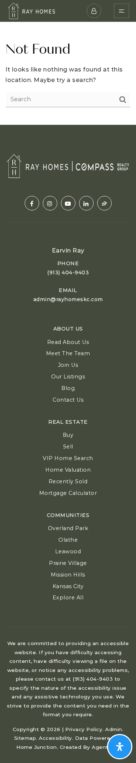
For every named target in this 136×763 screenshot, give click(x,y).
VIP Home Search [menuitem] (68, 458)
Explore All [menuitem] (68, 597)
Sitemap (25, 738)
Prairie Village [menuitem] (68, 563)
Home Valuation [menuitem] (68, 470)
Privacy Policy (83, 729)
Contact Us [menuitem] (68, 400)
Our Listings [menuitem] (68, 376)
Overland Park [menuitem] (68, 528)
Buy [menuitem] (68, 435)
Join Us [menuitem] (68, 365)
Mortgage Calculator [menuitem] (68, 493)
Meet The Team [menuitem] (68, 353)
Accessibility (55, 738)
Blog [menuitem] (68, 388)
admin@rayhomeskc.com (68, 299)
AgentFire (105, 747)
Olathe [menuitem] (68, 540)
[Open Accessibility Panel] (119, 746)
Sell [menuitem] (68, 446)
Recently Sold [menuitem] (68, 481)
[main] (68, 73)
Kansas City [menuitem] (68, 586)
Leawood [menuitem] (68, 551)
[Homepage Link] (31, 10)
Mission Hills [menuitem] (68, 574)
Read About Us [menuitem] (68, 342)
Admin (113, 729)
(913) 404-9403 (68, 272)
